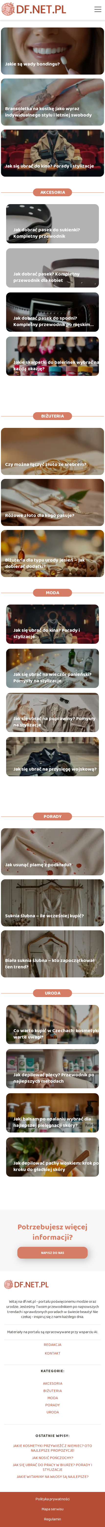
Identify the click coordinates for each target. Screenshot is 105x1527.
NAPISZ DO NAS (52, 1253)
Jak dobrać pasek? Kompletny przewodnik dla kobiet (46, 277)
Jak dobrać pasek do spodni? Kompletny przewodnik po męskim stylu (51, 321)
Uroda (52, 993)
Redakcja (52, 1345)
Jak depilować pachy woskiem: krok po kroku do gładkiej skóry (56, 1166)
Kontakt (53, 1353)
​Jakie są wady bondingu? (32, 64)
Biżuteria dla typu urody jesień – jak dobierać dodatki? (45, 563)
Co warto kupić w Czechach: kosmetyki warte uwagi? (56, 1033)
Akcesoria (52, 192)
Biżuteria (52, 416)
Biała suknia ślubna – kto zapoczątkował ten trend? (49, 963)
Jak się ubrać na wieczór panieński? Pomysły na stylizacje (52, 677)
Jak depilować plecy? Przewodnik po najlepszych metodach (53, 1078)
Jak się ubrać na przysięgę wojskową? (55, 769)
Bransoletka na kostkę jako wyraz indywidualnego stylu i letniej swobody (48, 111)
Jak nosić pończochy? (52, 1458)
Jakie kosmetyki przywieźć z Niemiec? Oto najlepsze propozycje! (52, 1448)
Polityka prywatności (52, 1499)
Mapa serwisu (52, 1509)
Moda (52, 593)
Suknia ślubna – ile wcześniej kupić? (44, 916)
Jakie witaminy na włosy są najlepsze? (53, 1477)
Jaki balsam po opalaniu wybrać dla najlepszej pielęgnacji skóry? (52, 1122)
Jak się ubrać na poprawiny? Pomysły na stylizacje (54, 721)
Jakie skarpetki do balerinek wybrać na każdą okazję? (56, 365)
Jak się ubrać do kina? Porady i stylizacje (49, 166)
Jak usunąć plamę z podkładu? (38, 865)
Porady (53, 816)
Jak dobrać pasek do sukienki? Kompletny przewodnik (46, 233)
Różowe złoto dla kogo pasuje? (39, 515)
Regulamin (52, 1519)
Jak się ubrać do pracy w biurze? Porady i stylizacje (52, 1467)
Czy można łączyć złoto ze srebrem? (45, 464)
